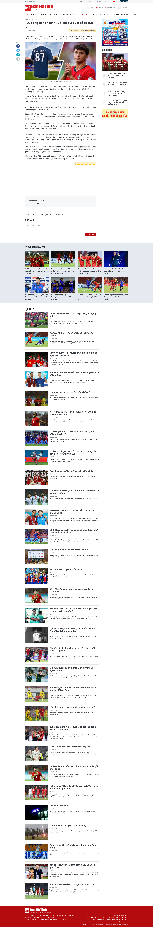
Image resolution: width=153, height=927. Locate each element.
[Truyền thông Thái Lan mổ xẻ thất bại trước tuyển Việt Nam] (90, 285)
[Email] (18, 54)
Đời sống (107, 14)
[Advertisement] (60, 178)
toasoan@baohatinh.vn (122, 922)
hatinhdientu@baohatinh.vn (120, 921)
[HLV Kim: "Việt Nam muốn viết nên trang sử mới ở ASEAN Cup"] (36, 379)
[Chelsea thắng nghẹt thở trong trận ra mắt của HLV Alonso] (63, 285)
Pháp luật (76, 14)
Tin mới (92, 7)
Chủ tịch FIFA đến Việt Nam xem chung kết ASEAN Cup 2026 (117, 84)
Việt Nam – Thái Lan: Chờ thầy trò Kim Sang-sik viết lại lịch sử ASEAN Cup (62, 271)
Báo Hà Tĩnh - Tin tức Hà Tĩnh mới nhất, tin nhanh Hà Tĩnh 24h (43, 7)
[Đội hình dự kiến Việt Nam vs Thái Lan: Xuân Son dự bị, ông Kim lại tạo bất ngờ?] (90, 259)
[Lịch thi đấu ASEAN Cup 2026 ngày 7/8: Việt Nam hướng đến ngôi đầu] (36, 792)
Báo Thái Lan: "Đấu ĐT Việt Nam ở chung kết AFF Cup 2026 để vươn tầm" (73, 610)
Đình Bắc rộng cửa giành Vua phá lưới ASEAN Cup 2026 (71, 590)
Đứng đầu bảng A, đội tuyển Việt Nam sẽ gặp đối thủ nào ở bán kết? (73, 728)
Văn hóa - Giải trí (65, 14)
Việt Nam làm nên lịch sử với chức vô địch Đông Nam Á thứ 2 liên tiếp (37, 271)
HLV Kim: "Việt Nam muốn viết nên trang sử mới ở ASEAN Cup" (74, 373)
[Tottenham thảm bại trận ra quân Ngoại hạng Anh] (36, 320)
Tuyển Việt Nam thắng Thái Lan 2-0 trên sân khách (71, 334)
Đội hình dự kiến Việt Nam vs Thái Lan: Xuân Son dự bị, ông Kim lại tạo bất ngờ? (117, 66)
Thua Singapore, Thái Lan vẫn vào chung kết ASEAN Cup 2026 (71, 432)
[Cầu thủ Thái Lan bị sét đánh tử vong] (36, 832)
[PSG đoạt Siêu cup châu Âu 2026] (36, 576)
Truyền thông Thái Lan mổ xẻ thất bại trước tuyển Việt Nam (117, 75)
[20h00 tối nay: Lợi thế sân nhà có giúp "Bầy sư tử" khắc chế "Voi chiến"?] (36, 536)
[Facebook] (109, 1)
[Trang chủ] (27, 14)
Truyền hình (125, 7)
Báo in (101, 7)
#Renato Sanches (33, 215)
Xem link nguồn (90, 163)
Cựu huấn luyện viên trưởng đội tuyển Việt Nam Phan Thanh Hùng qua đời (73, 629)
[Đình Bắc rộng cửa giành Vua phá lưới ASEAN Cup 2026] (36, 595)
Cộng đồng (124, 14)
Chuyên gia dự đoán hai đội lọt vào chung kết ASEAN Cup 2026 (72, 649)
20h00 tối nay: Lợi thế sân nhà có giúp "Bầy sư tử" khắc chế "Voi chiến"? (73, 531)
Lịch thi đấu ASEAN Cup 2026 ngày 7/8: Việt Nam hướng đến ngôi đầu (73, 787)
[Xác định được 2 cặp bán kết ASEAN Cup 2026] (36, 713)
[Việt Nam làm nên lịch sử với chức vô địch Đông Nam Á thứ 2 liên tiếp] (37, 259)
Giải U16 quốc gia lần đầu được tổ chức (68, 550)
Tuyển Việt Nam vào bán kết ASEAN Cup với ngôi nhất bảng (73, 767)
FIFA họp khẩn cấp (58, 806)
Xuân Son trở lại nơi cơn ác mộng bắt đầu (70, 392)
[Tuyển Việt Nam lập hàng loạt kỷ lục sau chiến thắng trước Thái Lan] (116, 285)
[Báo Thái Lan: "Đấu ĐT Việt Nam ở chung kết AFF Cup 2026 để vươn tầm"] (36, 615)
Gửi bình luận (90, 234)
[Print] (18, 59)
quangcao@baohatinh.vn (111, 924)
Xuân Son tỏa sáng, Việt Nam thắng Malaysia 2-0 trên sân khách (74, 492)
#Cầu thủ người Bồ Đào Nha (62, 215)
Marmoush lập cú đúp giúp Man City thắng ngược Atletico (71, 669)
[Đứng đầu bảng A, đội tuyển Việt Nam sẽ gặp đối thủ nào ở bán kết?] (36, 733)
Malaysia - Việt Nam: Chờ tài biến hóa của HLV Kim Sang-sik (72, 511)
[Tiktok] (111, 1)
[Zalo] (116, 1)
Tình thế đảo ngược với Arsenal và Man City (71, 471)
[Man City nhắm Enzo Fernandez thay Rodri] (36, 753)
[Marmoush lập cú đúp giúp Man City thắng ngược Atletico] (36, 674)
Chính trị (43, 14)
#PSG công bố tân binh (46, 215)
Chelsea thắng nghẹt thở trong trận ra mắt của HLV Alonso (61, 297)
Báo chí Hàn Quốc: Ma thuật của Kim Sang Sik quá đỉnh (72, 866)
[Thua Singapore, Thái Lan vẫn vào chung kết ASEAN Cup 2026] (36, 438)
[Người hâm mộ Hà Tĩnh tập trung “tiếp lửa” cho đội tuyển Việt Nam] (36, 359)
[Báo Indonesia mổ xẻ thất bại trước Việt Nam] (36, 891)
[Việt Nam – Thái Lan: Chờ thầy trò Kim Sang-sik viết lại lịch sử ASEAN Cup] (63, 259)
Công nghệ (115, 14)
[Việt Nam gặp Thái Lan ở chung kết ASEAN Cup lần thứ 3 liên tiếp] (36, 418)
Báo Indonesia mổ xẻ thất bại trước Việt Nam (71, 884)
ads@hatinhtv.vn (123, 924)
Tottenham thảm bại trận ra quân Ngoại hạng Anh (72, 314)
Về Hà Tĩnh (99, 14)
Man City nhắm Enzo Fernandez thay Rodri (70, 747)
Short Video (34, 14)
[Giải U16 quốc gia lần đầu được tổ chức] (36, 556)
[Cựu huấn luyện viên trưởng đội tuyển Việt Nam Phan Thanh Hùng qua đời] (36, 635)
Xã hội (56, 14)
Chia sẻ (18, 42)
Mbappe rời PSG (33, 204)
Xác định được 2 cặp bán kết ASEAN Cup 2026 (72, 707)
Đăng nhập (125, 1)
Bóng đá (34, 20)
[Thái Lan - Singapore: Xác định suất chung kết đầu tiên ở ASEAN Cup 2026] (36, 457)
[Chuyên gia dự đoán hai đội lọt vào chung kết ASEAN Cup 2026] (36, 654)
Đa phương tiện (112, 7)
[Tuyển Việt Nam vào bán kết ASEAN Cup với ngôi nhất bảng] (36, 773)
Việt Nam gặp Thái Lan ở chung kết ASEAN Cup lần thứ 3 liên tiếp (72, 413)
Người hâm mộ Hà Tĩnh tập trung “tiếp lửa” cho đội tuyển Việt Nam (117, 102)
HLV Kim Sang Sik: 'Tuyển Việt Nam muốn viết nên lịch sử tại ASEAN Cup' (36, 297)
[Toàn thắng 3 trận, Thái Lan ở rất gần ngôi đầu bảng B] (36, 851)
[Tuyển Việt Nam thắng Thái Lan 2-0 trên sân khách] (36, 339)
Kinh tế (50, 14)
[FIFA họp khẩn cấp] (36, 812)
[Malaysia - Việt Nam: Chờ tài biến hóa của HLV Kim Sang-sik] (36, 517)
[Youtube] (114, 1)
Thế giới (91, 14)
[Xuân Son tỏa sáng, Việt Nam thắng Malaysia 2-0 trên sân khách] (36, 497)
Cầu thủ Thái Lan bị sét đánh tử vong (67, 825)
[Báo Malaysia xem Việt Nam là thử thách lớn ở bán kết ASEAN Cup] (36, 694)
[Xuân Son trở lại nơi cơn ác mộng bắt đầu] (36, 398)
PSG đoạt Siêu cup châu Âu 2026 (65, 569)
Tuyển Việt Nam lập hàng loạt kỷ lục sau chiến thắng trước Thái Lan (117, 93)
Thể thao (84, 14)
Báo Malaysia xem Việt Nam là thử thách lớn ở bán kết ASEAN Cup (72, 689)
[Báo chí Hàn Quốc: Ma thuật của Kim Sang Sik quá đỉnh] (36, 871)
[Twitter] (18, 50)
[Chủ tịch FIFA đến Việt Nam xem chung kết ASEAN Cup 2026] (116, 259)
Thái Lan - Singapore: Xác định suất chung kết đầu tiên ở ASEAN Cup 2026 (72, 452)
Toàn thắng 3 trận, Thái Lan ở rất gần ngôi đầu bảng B (72, 846)
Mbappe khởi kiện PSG (36, 201)
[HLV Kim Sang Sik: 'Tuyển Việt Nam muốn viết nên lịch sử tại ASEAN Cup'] (37, 285)
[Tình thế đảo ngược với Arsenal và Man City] (36, 477)
